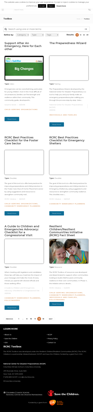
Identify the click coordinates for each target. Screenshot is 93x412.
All (87, 35)
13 (43, 319)
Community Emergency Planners (22, 206)
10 (31, 319)
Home (78, 19)
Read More (11, 119)
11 (35, 319)
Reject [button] (51, 6)
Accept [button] (42, 6)
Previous (9, 319)
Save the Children (11, 338)
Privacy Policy (53, 338)
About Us (8, 335)
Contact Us (52, 342)
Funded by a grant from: (38, 402)
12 (80, 35)
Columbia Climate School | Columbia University (22, 367)
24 (84, 35)
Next (51, 319)
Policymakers (12, 300)
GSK (6, 342)
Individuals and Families (63, 115)
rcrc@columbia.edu (26, 377)
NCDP (50, 335)
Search (85, 29)
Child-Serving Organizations (21, 109)
